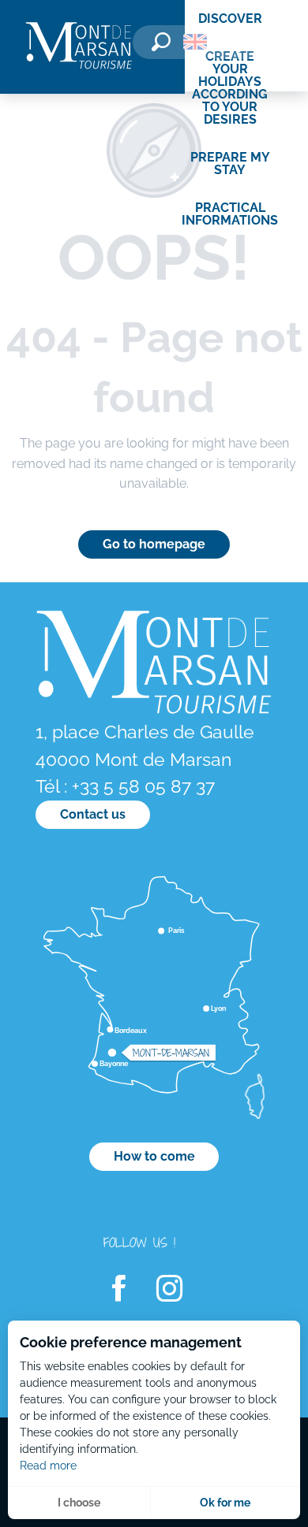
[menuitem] (79, 47)
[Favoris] (241, 44)
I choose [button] (79, 1502)
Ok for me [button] (225, 1502)
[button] (161, 42)
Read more (48, 1465)
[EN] (195, 42)
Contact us (93, 814)
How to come (154, 1156)
